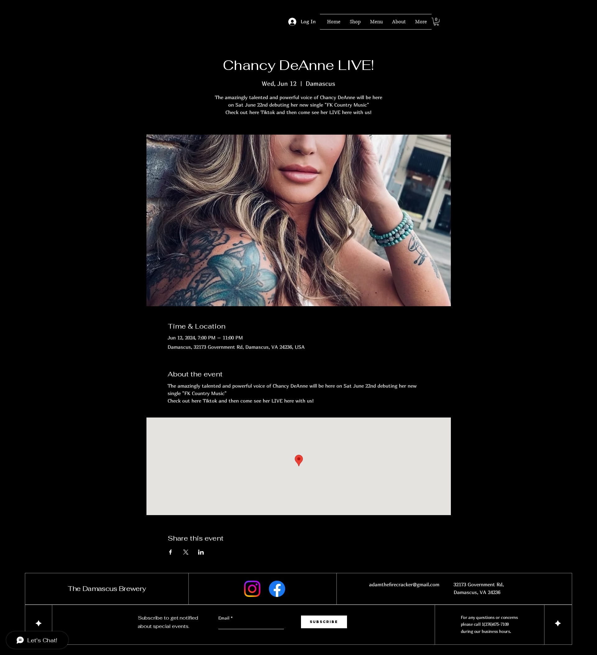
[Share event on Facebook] (171, 552)
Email (224, 618)
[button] (436, 21)
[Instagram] (252, 589)
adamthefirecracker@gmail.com (404, 584)
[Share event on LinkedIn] (201, 552)
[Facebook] (277, 589)
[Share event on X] (186, 552)
